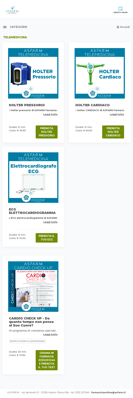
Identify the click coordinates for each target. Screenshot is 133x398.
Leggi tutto (50, 114)
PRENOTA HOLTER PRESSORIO (47, 132)
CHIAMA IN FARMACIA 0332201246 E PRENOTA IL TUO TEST (46, 360)
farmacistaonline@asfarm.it (108, 392)
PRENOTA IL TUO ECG (47, 237)
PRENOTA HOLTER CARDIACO (113, 132)
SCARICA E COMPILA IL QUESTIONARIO (27, 341)
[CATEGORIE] (4, 27)
